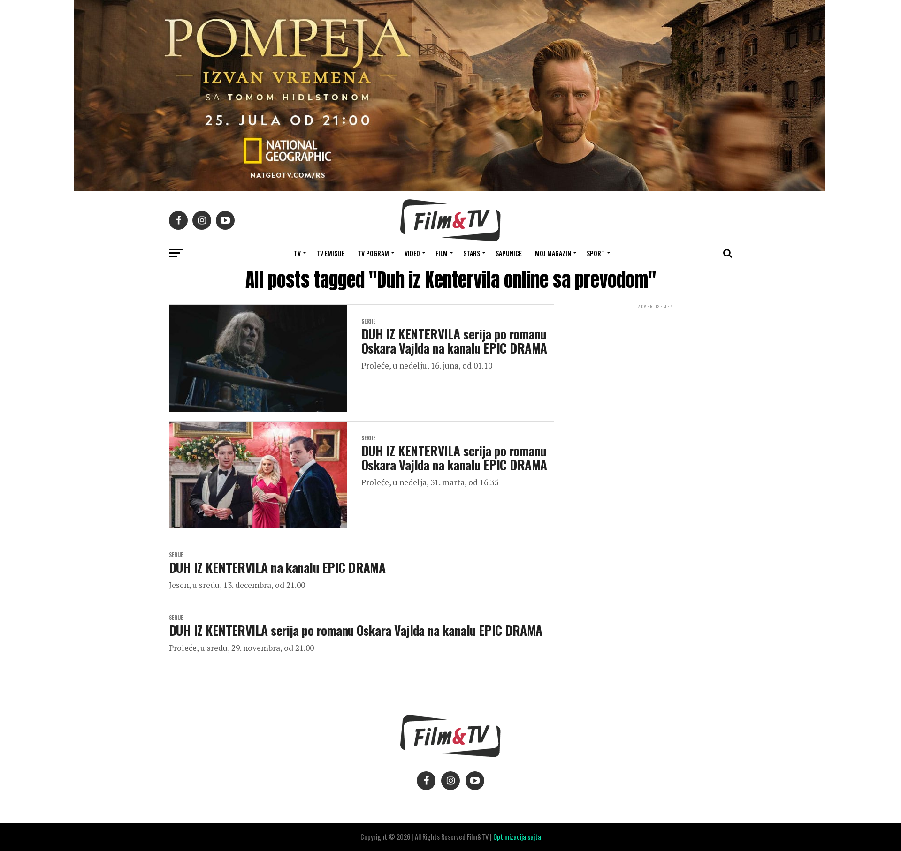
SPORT (596, 253)
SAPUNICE (509, 253)
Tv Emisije (330, 253)
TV (297, 253)
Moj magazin (553, 253)
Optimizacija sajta (517, 837)
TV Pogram (373, 253)
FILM (441, 253)
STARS (471, 253)
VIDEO (412, 253)
